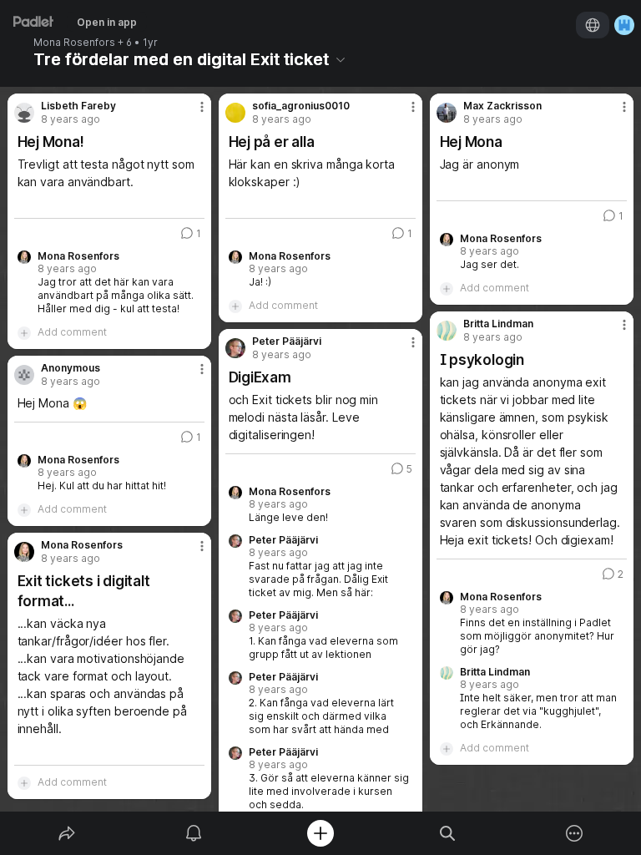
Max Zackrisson (502, 106)
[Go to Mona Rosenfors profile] (24, 552)
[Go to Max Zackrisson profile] (447, 113)
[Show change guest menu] (624, 25)
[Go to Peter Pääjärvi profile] (235, 348)
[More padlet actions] (574, 833)
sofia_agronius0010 (301, 106)
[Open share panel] (66, 833)
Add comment (72, 332)
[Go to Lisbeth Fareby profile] (24, 113)
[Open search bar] (447, 833)
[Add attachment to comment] (24, 332)
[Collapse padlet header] (341, 59)
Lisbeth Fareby (78, 106)
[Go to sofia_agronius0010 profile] (235, 113)
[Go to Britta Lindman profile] (447, 331)
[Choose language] (592, 25)
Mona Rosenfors (74, 42)
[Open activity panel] (193, 833)
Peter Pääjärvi (286, 341)
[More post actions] (191, 113)
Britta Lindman (498, 324)
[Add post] (320, 833)
